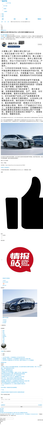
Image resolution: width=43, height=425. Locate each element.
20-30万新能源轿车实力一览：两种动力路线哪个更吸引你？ (14, 383)
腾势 (6, 36)
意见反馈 (2, 411)
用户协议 (18, 412)
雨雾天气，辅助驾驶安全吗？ (7, 369)
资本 (3, 340)
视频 (26, 19)
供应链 (4, 335)
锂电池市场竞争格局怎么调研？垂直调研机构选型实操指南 (13, 373)
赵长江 (2, 37)
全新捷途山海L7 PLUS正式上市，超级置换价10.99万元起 (13, 376)
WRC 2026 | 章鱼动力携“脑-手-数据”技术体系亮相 (12, 378)
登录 (21, 406)
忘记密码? (40, 405)
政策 (3, 337)
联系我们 (2, 409)
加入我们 (14, 412)
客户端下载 (6, 412)
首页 (3, 19)
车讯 (5, 21)
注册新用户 (3, 405)
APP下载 (9, 3)
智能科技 (4, 336)
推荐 (3, 330)
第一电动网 (12, 414)
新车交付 (4, 30)
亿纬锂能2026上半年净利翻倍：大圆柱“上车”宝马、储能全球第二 (15, 372)
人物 (3, 339)
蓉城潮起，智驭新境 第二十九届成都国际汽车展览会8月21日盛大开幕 (15, 381)
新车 (8, 21)
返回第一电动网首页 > (5, 167)
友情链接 (22, 412)
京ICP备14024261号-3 (19, 414)
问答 (3, 342)
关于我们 (2, 412)
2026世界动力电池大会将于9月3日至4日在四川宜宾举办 (13, 379)
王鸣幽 (4, 34)
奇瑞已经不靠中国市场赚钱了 (7, 371)
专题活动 (39, 19)
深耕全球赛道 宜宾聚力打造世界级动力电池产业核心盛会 (13, 382)
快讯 (15, 19)
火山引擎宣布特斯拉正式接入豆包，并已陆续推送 (11, 375)
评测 (3, 333)
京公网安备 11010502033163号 (31, 414)
